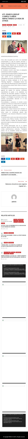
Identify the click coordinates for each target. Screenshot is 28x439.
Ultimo (15, 24)
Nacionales (21, 222)
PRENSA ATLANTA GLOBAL (15, 6)
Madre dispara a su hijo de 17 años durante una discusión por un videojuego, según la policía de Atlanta (13, 257)
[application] (14, 270)
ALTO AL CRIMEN (7, 252)
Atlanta (4, 24)
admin (21, 24)
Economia (16, 220)
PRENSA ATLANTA (12, 436)
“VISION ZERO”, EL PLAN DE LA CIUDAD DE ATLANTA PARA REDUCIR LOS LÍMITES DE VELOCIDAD (11, 246)
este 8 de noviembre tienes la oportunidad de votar (13, 235)
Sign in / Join (5, 1)
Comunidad (9, 24)
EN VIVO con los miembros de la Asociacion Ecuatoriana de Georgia (13, 226)
